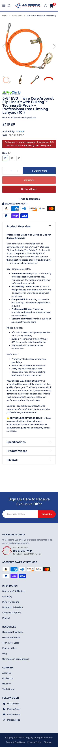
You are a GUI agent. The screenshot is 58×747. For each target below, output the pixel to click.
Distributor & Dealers (12, 607)
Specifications (16, 442)
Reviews (12, 460)
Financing (7, 596)
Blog (4, 653)
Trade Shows (8, 689)
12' (12, 158)
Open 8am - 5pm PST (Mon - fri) (27, 554)
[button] (9, 5)
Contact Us (7, 678)
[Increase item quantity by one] (17, 170)
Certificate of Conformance (15, 659)
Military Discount (10, 602)
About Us (6, 673)
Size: (6, 152)
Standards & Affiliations (13, 591)
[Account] (45, 5)
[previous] (3, 46)
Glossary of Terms (11, 637)
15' (19, 158)
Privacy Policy (34, 742)
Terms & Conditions (15, 742)
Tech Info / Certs (10, 643)
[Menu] (4, 6)
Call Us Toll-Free (20, 548)
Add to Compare (29, 198)
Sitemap (48, 742)
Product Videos (16, 451)
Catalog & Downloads (12, 632)
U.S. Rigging (13, 703)
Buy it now (29, 180)
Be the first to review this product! (19, 117)
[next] (54, 46)
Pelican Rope (13, 709)
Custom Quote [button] (38, 189)
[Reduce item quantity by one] (5, 170)
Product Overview (18, 226)
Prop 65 (6, 618)
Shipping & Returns (11, 612)
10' (5, 158)
